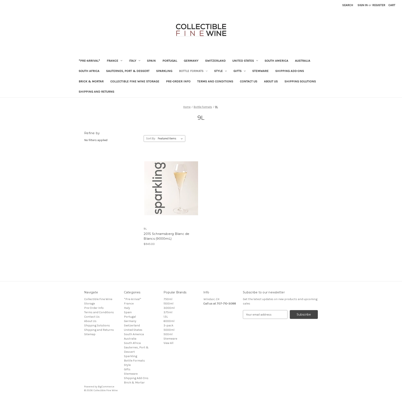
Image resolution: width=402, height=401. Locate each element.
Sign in (363, 5)
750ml (168, 299)
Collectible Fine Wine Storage (134, 81)
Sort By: (151, 138)
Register (378, 5)
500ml (168, 334)
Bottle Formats (191, 71)
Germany (191, 60)
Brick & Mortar (91, 81)
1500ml (168, 303)
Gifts (237, 71)
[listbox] (171, 138)
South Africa (89, 71)
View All (168, 343)
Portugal (169, 60)
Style (218, 71)
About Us (271, 81)
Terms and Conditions (215, 81)
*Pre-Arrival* (89, 60)
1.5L (166, 316)
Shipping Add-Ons (289, 71)
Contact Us (248, 81)
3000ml (169, 308)
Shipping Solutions (300, 81)
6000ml (169, 321)
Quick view (170, 184)
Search (347, 5)
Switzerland (215, 60)
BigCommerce (106, 386)
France (112, 60)
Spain (151, 60)
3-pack (168, 325)
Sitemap (89, 334)
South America (276, 60)
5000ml (169, 330)
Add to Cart (171, 191)
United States (243, 60)
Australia (302, 60)
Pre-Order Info (178, 81)
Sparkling (164, 71)
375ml (168, 312)
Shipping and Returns (96, 91)
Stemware (260, 71)
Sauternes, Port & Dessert (127, 71)
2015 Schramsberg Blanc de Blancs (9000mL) (166, 236)
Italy (132, 60)
